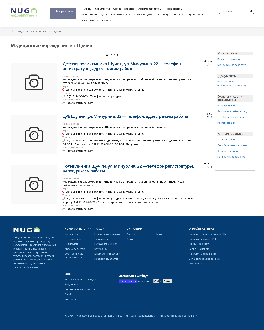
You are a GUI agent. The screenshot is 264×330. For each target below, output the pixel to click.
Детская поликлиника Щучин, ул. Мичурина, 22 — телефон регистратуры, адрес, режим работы (121, 66)
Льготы (86, 8)
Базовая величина (228, 59)
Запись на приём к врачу (232, 111)
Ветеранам (101, 248)
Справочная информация (80, 289)
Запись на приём (227, 151)
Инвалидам (89, 14)
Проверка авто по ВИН (202, 239)
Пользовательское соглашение (179, 315)
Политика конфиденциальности (138, 315)
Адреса (106, 20)
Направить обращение (231, 156)
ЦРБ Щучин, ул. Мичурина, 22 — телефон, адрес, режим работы (125, 116)
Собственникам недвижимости (74, 255)
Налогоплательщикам (107, 234)
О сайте (69, 294)
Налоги (178, 14)
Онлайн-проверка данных (233, 145)
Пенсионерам (173, 8)
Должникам (101, 239)
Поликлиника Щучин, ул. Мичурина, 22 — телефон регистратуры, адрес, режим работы (128, 168)
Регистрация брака (228, 105)
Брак (159, 234)
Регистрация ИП (227, 122)
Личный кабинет (227, 139)
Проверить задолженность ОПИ (208, 234)
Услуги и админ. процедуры (152, 14)
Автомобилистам (149, 8)
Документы (102, 8)
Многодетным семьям (107, 253)
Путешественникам (106, 243)
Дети (104, 14)
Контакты (71, 299)
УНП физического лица (231, 117)
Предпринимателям (106, 258)
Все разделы (64, 11)
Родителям (71, 243)
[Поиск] (251, 11)
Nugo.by (82, 315)
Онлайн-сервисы (124, 8)
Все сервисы (196, 263)
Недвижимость (121, 14)
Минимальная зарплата (231, 64)
